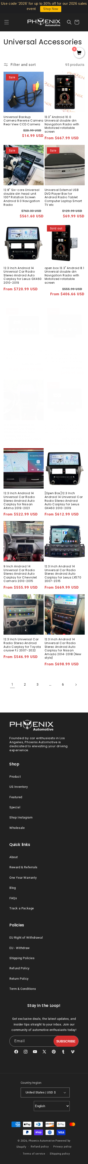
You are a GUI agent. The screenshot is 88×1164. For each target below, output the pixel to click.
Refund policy (40, 1146)
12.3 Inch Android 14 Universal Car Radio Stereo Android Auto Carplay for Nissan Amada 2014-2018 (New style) (63, 648)
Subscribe (65, 1041)
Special (14, 807)
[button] (9, 22)
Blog (12, 888)
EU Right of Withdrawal (26, 937)
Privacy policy (62, 1146)
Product (15, 776)
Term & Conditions (22, 989)
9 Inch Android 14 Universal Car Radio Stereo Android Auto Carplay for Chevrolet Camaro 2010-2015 (20, 574)
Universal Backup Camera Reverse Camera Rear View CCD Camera (23, 120)
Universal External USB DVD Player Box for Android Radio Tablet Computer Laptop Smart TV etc (63, 197)
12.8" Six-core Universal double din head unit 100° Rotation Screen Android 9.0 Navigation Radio (22, 197)
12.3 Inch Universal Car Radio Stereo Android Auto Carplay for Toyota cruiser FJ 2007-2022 (22, 644)
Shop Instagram (20, 817)
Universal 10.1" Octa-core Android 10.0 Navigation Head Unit (23, 354)
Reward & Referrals (23, 867)
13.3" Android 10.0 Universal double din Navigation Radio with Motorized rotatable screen (62, 124)
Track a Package (21, 908)
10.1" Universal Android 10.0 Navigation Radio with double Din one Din (63, 428)
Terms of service (34, 1153)
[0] (79, 53)
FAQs (13, 898)
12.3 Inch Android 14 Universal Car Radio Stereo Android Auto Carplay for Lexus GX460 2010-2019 (23, 275)
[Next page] (76, 684)
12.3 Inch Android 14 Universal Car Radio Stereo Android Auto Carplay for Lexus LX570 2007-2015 (63, 574)
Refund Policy (19, 968)
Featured (15, 797)
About (13, 857)
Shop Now (50, 9)
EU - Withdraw (19, 948)
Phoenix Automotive (42, 1140)
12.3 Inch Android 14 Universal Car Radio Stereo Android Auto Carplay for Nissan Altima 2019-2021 (19, 500)
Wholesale (17, 828)
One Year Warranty (23, 877)
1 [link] (12, 684)
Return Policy (19, 978)
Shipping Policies (21, 958)
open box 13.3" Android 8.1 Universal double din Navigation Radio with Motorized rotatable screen (64, 275)
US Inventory (18, 787)
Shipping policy (60, 1153)
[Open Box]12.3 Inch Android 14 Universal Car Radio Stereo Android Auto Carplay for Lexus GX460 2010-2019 (64, 500)
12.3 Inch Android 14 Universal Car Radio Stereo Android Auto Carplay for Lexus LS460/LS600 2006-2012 (22, 432)
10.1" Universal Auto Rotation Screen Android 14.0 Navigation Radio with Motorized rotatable (64, 356)
